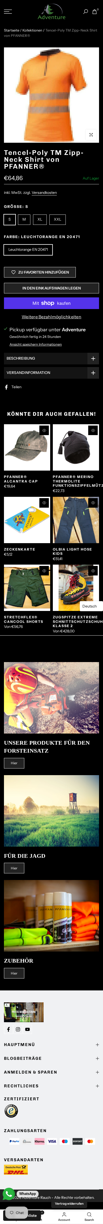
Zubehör (18, 960)
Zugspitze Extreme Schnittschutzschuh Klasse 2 (78, 621)
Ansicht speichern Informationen (36, 344)
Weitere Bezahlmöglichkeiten (51, 316)
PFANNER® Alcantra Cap (21, 479)
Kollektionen (32, 30)
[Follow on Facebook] (8, 1029)
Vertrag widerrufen (69, 1203)
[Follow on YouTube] (27, 1029)
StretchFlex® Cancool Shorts (23, 619)
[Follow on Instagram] (17, 1029)
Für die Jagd (24, 855)
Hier (14, 763)
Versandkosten (44, 192)
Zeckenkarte (19, 549)
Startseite (11, 30)
